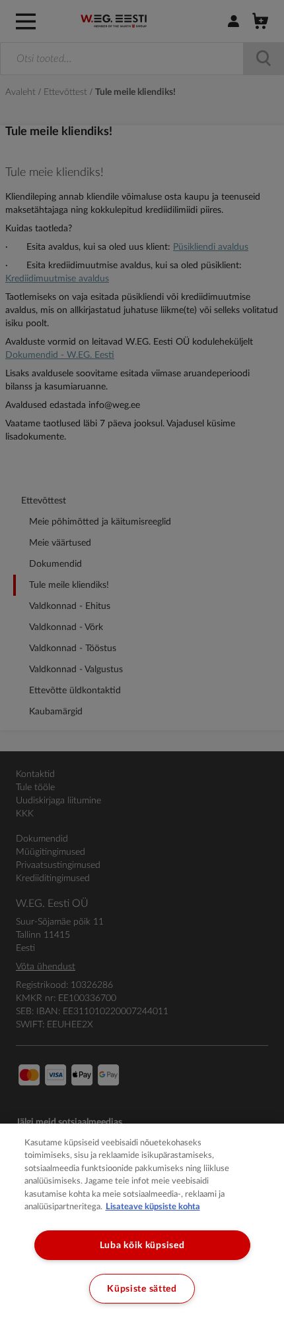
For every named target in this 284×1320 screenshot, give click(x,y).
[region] (142, 1222)
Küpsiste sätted (142, 1289)
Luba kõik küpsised (142, 1245)
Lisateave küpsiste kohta (153, 1207)
